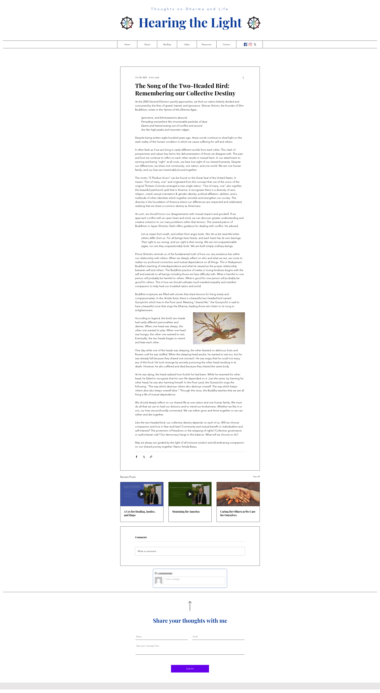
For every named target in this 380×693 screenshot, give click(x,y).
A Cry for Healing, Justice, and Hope (139, 513)
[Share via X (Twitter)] (143, 456)
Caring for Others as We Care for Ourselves (237, 513)
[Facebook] (245, 44)
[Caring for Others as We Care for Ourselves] (238, 494)
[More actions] (243, 77)
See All (256, 476)
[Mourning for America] (190, 494)
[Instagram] (250, 44)
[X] (255, 44)
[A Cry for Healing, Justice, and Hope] (141, 494)
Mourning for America (186, 511)
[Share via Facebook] (136, 456)
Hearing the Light (190, 22)
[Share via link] (151, 456)
